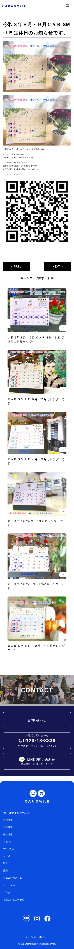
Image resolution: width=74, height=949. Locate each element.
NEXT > (57, 266)
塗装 (5, 870)
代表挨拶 (8, 827)
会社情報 (8, 834)
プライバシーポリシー (37, 937)
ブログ (6, 892)
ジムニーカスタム (12, 877)
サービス (8, 848)
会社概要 (8, 819)
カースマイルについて (16, 813)
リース (6, 855)
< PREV (16, 266)
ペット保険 (9, 885)
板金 (5, 863)
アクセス (8, 841)
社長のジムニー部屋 (13, 899)
